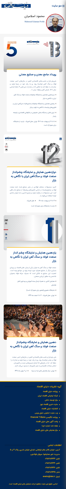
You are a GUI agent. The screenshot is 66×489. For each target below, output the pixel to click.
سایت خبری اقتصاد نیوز (49, 404)
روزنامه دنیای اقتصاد (50, 391)
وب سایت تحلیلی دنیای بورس (46, 412)
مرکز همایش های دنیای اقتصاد (46, 430)
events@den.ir (49, 476)
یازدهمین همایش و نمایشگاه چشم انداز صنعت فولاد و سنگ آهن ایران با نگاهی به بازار (33, 257)
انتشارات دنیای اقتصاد (49, 408)
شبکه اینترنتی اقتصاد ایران (48, 395)
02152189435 (50, 472)
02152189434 (50, 463)
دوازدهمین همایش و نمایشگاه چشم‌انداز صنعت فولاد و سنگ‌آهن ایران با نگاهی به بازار (33, 176)
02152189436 (50, 467)
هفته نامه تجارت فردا (50, 425)
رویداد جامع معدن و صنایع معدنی (37, 74)
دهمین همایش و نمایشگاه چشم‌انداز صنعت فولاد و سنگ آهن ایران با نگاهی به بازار (33, 346)
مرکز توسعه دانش (51, 400)
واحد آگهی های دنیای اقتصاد (47, 421)
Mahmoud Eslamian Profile (35, 22)
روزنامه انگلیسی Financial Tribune (44, 417)
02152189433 (50, 458)
